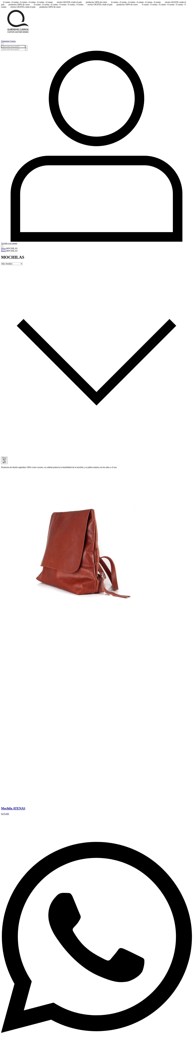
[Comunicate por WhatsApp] (96, 1046)
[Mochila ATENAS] (72, 612)
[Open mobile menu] (2, 43)
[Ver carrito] (2, 246)
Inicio (3, 248)
